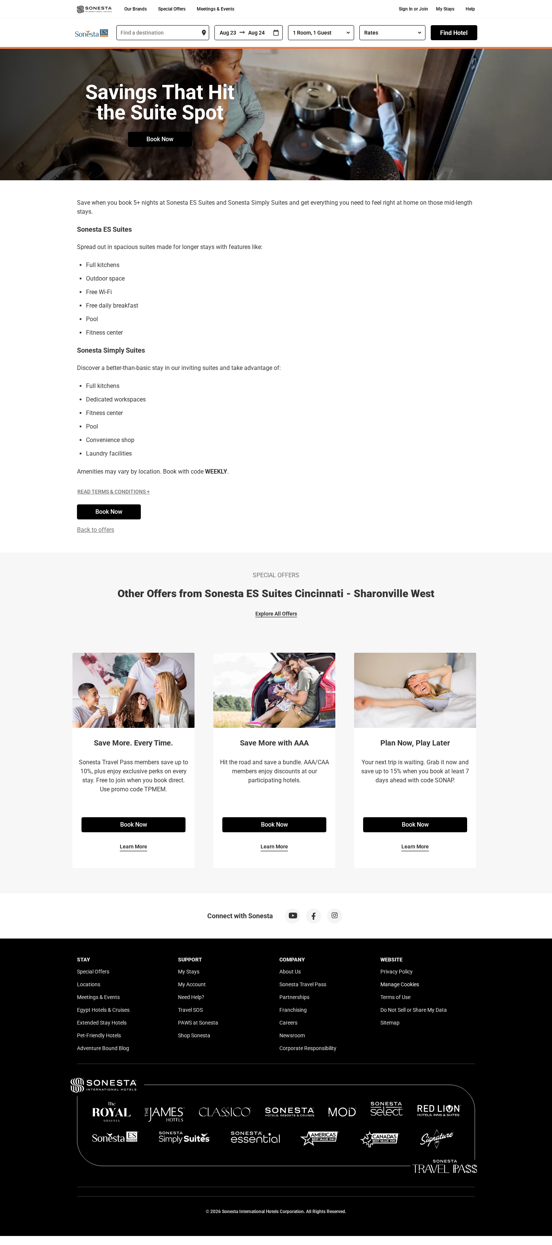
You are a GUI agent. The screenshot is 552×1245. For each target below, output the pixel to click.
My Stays (445, 9)
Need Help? (191, 997)
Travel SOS (190, 1010)
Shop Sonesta (194, 1035)
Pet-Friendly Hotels (99, 1035)
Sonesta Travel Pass (302, 984)
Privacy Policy (396, 972)
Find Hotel (454, 32)
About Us (290, 972)
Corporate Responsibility (307, 1048)
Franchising (293, 1010)
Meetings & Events (215, 9)
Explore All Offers (276, 614)
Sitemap (390, 1023)
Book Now (159, 139)
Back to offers (95, 529)
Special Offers (172, 9)
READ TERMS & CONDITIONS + (113, 492)
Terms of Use (395, 997)
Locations (88, 984)
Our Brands (135, 9)
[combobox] (162, 32)
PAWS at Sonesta (198, 1023)
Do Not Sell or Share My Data (413, 1010)
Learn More (133, 847)
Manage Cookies (399, 984)
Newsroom (292, 1035)
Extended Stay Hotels (102, 1023)
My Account (192, 984)
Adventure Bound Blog (103, 1048)
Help (470, 9)
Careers (288, 1023)
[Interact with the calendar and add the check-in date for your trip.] (276, 32)
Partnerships (294, 997)
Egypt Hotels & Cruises (103, 1010)
